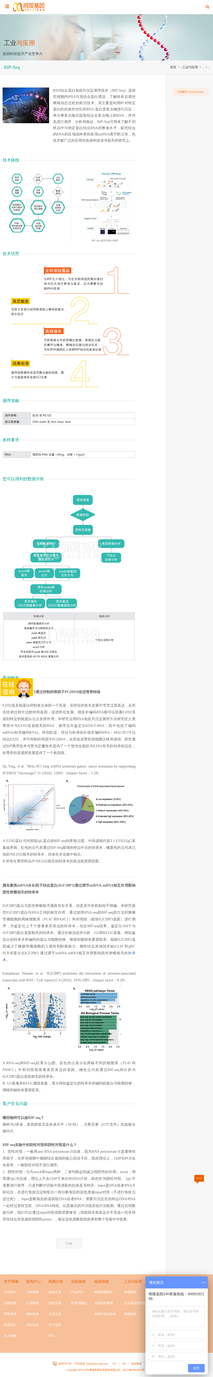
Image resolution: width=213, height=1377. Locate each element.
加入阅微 (10, 1336)
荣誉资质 (10, 1314)
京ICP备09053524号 (133, 1369)
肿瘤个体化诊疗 (105, 1314)
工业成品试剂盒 (135, 1303)
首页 (173, 67)
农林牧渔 (130, 1314)
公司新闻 (32, 1292)
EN (124, 1363)
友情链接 (136, 1363)
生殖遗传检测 (103, 1303)
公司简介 (10, 1292)
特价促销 (32, 1314)
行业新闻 (32, 1303)
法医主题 (55, 1303)
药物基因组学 (103, 1292)
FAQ (52, 1335)
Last (69, 1243)
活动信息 (32, 1325)
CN (114, 1363)
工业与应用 (190, 67)
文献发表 (10, 1303)
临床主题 (55, 1292)
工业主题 (55, 1314)
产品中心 (77, 1292)
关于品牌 (55, 1325)
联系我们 (10, 1325)
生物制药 (130, 1292)
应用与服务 (78, 1303)
